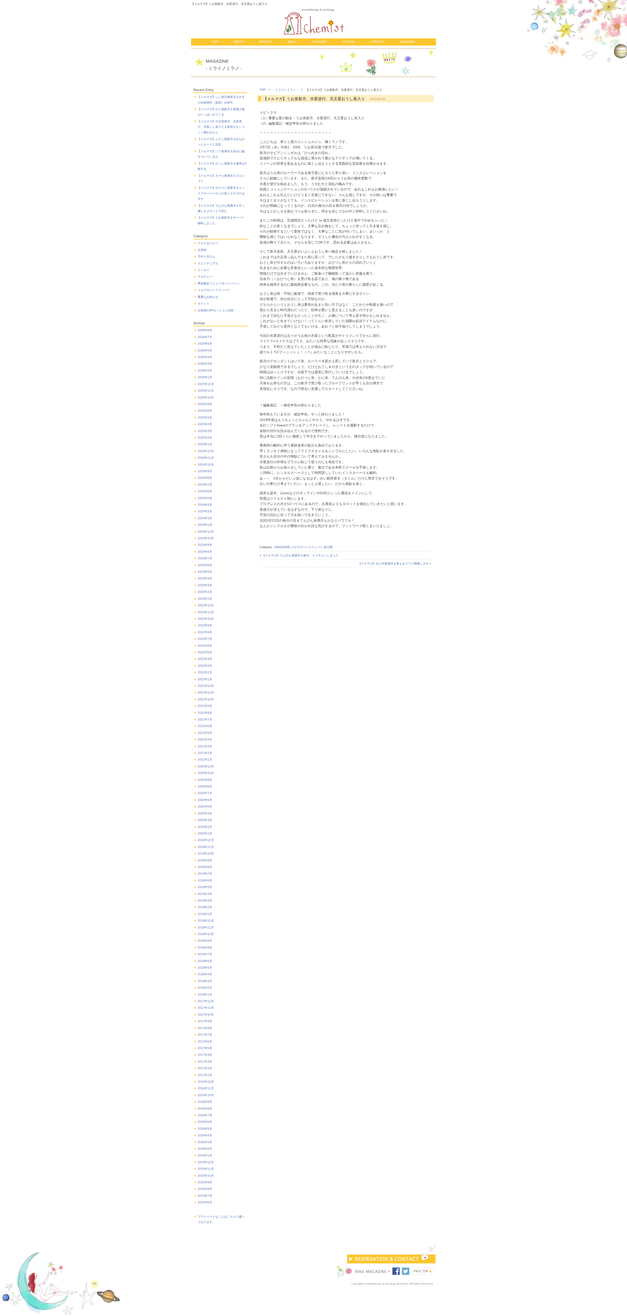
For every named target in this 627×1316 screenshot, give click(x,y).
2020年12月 (206, 766)
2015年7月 (205, 1196)
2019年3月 (205, 900)
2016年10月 (206, 1095)
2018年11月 (206, 927)
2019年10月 (206, 853)
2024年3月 (205, 511)
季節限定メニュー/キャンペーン (219, 283)
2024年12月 (206, 451)
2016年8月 (205, 1108)
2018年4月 (205, 974)
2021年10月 (206, 699)
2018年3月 (205, 981)
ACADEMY (319, 42)
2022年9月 (205, 625)
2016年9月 (205, 1102)
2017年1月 (205, 1075)
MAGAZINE (407, 42)
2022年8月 (205, 632)
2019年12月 (206, 840)
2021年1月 (205, 759)
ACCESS (348, 42)
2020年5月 (205, 806)
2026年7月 (205, 337)
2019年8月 (205, 867)
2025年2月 (205, 437)
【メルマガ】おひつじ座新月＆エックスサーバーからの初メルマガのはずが (221, 193)
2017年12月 (206, 1001)
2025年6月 (205, 410)
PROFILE (265, 42)
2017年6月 (205, 1041)
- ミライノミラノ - (286, 90)
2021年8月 (205, 713)
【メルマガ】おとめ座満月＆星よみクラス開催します (393, 563)
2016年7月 (205, 1115)
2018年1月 (205, 994)
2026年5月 (205, 350)
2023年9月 (205, 545)
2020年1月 (205, 833)
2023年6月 (205, 565)
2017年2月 (205, 1068)
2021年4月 (205, 739)
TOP (215, 42)
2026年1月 (205, 377)
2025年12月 (206, 384)
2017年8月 (205, 1028)
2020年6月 (205, 800)
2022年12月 (206, 605)
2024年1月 (205, 525)
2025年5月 (205, 417)
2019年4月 (205, 894)
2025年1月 (205, 444)
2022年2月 (205, 672)
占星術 (202, 250)
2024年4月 (205, 504)
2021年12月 (206, 686)
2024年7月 (205, 484)
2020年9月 (205, 780)
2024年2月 (205, 518)
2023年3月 (205, 585)
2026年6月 (205, 343)
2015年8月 (205, 1189)
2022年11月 (206, 612)
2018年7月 (205, 954)
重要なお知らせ (208, 297)
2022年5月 (205, 652)
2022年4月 (205, 659)
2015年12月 (206, 1162)
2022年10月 (206, 619)
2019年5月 (205, 887)
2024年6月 (205, 491)
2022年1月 (205, 679)
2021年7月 (205, 719)
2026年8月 (205, 330)
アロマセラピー (208, 243)
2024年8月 (205, 478)
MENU (292, 42)
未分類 (328, 547)
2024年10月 (206, 464)
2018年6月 (205, 961)
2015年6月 (205, 1202)
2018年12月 (206, 920)
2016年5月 (205, 1128)
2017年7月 (205, 1034)
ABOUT (239, 42)
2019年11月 (206, 847)
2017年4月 (205, 1055)
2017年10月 (206, 1014)
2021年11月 (206, 692)
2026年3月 (205, 363)
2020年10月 (206, 773)
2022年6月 (205, 645)
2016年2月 (205, 1149)
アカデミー (205, 277)
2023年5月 (205, 572)
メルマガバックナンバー (307, 547)
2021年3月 (205, 746)
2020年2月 (205, 827)
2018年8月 (205, 947)
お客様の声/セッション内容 (216, 310)
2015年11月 (206, 1169)
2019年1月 (205, 914)
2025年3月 (205, 431)
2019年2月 (205, 907)
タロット (203, 303)
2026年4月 (205, 357)
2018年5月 (205, 967)
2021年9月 (205, 706)
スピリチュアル (208, 263)
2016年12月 (206, 1081)
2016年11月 (206, 1088)
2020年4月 (205, 813)
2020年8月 (205, 786)
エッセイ (203, 270)
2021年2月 (205, 753)
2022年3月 (205, 666)
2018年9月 (205, 940)
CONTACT (377, 42)
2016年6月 (205, 1122)
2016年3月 (205, 1142)
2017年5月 (205, 1048)
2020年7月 (205, 793)
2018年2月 (205, 987)
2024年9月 (205, 471)
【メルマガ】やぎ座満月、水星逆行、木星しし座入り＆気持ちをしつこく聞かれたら (221, 127)
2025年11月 (206, 390)
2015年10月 (206, 1175)
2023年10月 (206, 538)
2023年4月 (205, 578)
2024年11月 (206, 457)
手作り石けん (206, 256)
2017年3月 (205, 1061)
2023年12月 (206, 531)
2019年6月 (205, 880)
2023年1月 (205, 598)
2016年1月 (205, 1155)
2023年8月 (205, 551)
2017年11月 (206, 1008)
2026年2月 (205, 370)
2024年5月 (205, 498)
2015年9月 (205, 1182)
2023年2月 (205, 592)
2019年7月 (205, 873)
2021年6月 (205, 726)
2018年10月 (206, 934)
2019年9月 (205, 860)
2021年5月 (205, 733)
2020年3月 (205, 820)
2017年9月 (205, 1021)
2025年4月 (205, 424)
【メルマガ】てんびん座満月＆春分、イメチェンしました (300, 555)
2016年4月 (205, 1135)
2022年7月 (205, 639)
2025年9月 (205, 404)
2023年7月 (205, 558)
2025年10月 (206, 397)
